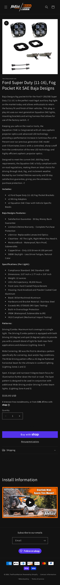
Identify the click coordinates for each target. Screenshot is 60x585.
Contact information (48, 574)
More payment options (30, 441)
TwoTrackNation (16, 574)
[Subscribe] (44, 540)
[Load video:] (30, 502)
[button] (6, 7)
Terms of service (38, 579)
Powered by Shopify (30, 574)
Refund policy (24, 579)
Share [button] (7, 459)
